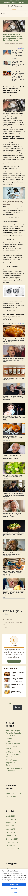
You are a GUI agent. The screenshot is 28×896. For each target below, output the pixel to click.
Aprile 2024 (10, 826)
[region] (14, 882)
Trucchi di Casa (8, 619)
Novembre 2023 (12, 842)
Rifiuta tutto (14, 892)
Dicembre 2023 (12, 839)
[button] (26, 13)
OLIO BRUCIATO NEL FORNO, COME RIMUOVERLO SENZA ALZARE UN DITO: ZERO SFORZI (12, 623)
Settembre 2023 (12, 849)
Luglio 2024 (10, 816)
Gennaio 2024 (11, 836)
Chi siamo (11, 0)
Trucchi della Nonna (15, 6)
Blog (7, 868)
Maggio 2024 (11, 822)
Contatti (17, 0)
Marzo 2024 (10, 829)
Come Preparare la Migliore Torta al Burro (13, 762)
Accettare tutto (14, 884)
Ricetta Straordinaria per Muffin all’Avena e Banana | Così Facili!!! (13, 744)
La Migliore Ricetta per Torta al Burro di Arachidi (14, 754)
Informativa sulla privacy (10, 2)
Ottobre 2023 (11, 846)
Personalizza (14, 888)
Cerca (8, 703)
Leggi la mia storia (14, 661)
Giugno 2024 (11, 819)
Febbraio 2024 (11, 832)
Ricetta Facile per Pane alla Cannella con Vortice (13, 733)
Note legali (21, 2)
